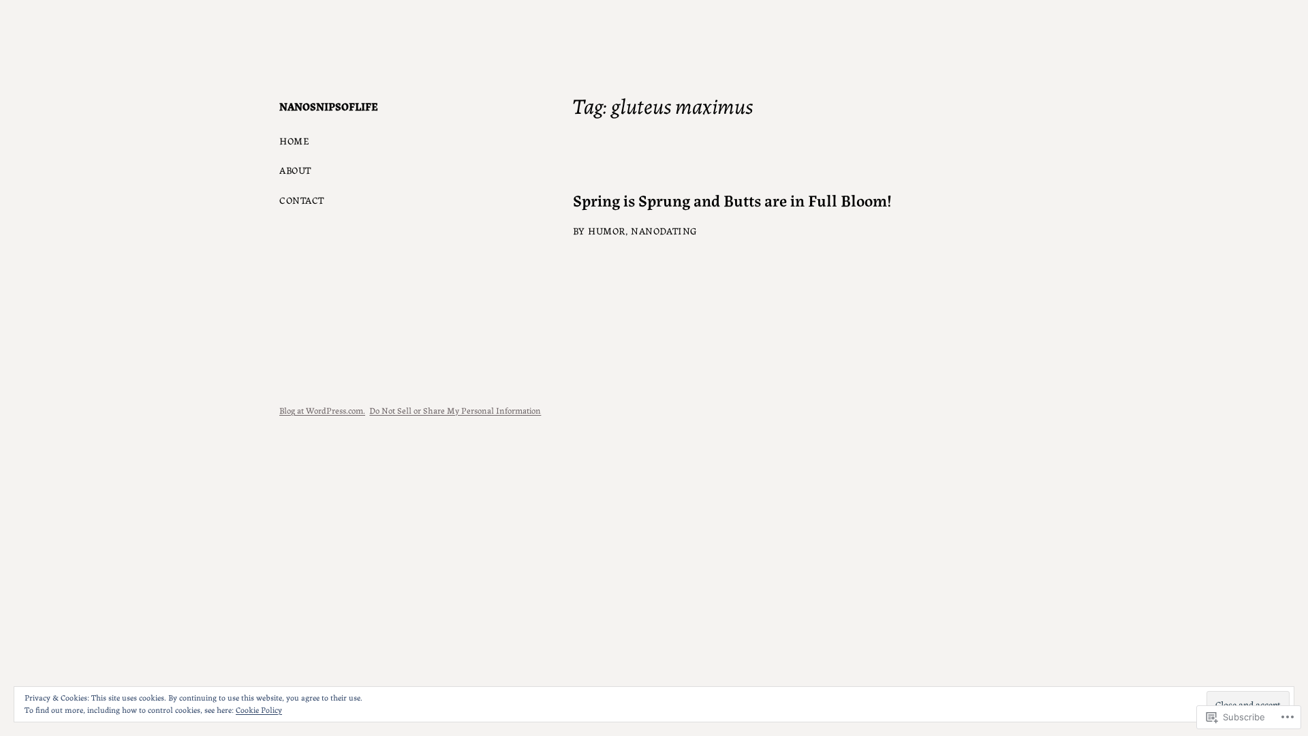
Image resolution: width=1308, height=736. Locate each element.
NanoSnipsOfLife (328, 106)
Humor (606, 230)
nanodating (664, 230)
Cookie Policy (259, 709)
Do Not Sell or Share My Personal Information (455, 409)
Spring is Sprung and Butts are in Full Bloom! (732, 200)
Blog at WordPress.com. (322, 409)
